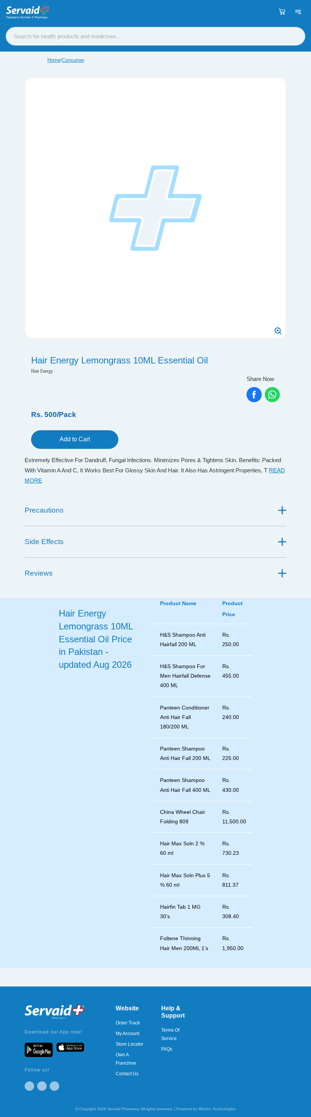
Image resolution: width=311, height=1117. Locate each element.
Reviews (39, 573)
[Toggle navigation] (298, 12)
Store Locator (129, 1044)
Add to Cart (75, 439)
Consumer (73, 60)
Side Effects (44, 542)
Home (53, 60)
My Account (127, 1033)
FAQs (166, 1049)
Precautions (44, 510)
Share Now (260, 379)
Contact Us (127, 1073)
